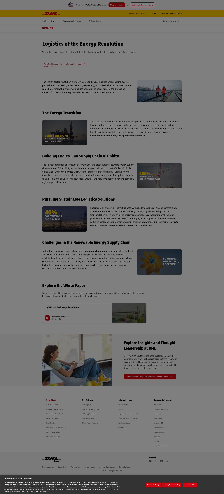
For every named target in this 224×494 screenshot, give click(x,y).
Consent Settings (153, 485)
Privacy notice (33, 491)
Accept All (190, 485)
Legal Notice (43, 491)
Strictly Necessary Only (172, 485)
